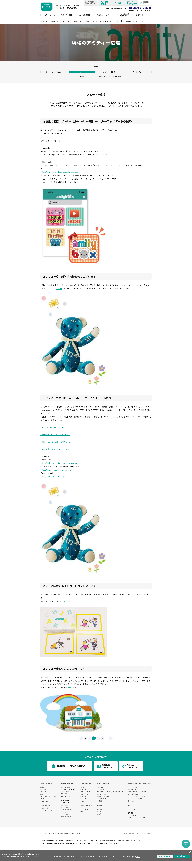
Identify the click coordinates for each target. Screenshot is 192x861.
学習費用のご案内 (45, 806)
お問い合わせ (82, 76)
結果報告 (99, 801)
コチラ (59, 288)
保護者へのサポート (86, 806)
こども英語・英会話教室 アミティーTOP (52, 21)
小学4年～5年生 (66, 810)
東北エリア (83, 787)
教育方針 (43, 787)
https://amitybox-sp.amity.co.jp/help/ (56, 469)
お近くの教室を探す (86, 783)
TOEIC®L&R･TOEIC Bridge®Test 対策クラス (110, 792)
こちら (138, 857)
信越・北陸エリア (85, 792)
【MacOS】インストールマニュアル (54, 449)
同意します (183, 856)
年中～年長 (64, 805)
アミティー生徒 (45, 808)
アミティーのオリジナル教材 (136, 796)
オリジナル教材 (45, 801)
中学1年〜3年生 (66, 814)
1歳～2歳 (64, 794)
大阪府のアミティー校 (109, 21)
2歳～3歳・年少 (66, 796)
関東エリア (83, 789)
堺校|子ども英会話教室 (125, 21)
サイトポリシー (75, 833)
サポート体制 (84, 809)
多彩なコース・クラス (103, 783)
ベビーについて (132, 787)
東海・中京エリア (85, 794)
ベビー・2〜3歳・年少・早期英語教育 (139, 783)
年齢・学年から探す (67, 783)
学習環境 (43, 792)
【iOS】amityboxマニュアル (52, 427)
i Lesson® (43, 789)
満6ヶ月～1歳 (65, 791)
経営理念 (99, 812)
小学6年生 (64, 812)
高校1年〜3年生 (66, 817)
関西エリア (83, 796)
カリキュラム (44, 799)
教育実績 (99, 814)
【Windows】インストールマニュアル (55, 441)
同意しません (165, 856)
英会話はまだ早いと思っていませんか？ (140, 792)
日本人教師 (131, 815)
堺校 (96, 66)
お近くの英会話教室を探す (75, 21)
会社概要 (99, 809)
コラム (130, 806)
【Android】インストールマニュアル (55, 434)
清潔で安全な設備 (133, 794)
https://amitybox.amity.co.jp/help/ (54, 476)
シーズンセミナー (102, 799)
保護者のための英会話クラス (105, 796)
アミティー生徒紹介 (110, 72)
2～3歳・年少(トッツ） (135, 789)
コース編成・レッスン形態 (48, 796)
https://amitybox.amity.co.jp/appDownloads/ (59, 172)
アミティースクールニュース (54, 72)
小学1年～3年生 (66, 807)
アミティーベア (132, 809)
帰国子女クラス (101, 794)
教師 (41, 794)
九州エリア (83, 801)
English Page (138, 72)
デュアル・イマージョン (135, 799)
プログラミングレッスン (47, 810)
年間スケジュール (45, 803)
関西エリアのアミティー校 (93, 21)
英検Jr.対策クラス (102, 789)
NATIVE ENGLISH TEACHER (136, 817)
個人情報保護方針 (63, 833)
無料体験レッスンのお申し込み (110, 76)
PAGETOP (186, 844)
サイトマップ (52, 833)
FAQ (81, 812)
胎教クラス (131, 801)
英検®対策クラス (102, 787)
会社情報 (99, 806)
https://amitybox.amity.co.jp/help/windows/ (58, 463)
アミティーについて (46, 783)
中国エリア (83, 799)
